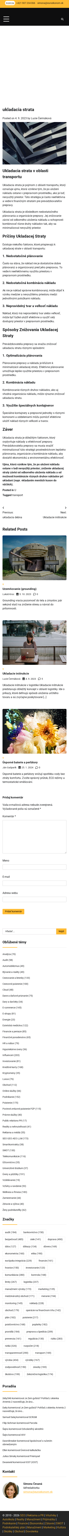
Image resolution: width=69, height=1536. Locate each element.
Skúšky (8, 1531)
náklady (36, 1303)
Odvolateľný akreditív (33, 1429)
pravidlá (12, 1331)
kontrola (38, 1275)
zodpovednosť (15, 1367)
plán (10, 1317)
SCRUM (33, 1417)
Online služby (9, 1091)
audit (11, 1232)
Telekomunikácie (11, 1156)
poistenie (30, 1317)
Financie (23, 1523)
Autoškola (8, 1519)
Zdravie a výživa (11, 1204)
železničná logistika (40, 1374)
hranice (12, 1267)
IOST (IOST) (32, 1462)
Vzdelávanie (9, 1180)
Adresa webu (10, 893)
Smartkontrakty (11, 1144)
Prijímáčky (49, 1519)
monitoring (14, 1303)
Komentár (9, 816)
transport (17, 495)
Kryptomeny (9, 1073)
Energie (6, 1019)
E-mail (6, 876)
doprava (55, 1239)
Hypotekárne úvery (12, 1049)
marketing (46, 1289)
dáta (10, 1246)
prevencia (13, 1338)
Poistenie (7, 1102)
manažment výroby (18, 1289)
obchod (12, 1310)
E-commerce (9, 1007)
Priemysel (35, 1456)
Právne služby (10, 1114)
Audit (5, 960)
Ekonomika (36, 1523)
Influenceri (8, 1055)
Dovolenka (32, 1531)
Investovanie (9, 1061)
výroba (11, 1360)
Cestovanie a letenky (13, 978)
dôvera (50, 1246)
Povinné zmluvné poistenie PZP (19, 1108)
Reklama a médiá (11, 1132)
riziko (56, 1338)
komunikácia (14, 1275)
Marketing (49, 1527)
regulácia (36, 1338)
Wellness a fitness (12, 1192)
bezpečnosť (14, 1239)
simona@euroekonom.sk (38, 1491)
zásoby (40, 1367)
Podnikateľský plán (14, 1527)
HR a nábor (8, 1043)
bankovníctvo (33, 1232)
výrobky (32, 1360)
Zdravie (49, 1523)
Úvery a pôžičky (11, 1174)
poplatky (39, 1324)
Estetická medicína (12, 1025)
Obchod (7, 1085)
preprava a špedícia (39, 1331)
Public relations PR (12, 1120)
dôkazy (30, 1246)
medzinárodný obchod (19, 1296)
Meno (6, 860)
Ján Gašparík (9, 767)
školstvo (12, 1374)
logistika (31, 1282)
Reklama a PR (35, 1515)
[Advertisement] (34, 61)
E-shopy (7, 1013)
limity (11, 1282)
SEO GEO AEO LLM (12, 1138)
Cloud (6, 989)
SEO (22, 1515)
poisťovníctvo (15, 1324)
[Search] (62, 19)
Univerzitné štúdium (13, 1168)
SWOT (6, 1150)
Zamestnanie (9, 1198)
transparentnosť (16, 1353)
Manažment (33, 1519)
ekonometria (14, 1253)
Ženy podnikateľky (12, 1210)
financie (46, 1260)
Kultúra (61, 1527)
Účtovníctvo (9, 1162)
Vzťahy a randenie (12, 1186)
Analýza (7, 954)
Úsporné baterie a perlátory (20, 762)
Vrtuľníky (51, 1515)
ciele (35, 1239)
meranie (48, 1296)
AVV (23, 1434)
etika (36, 1253)
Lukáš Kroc (8, 594)
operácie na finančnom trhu (43, 1310)
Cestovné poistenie (12, 984)
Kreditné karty (10, 1067)
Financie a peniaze (12, 1031)
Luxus (6, 1079)
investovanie (35, 1267)
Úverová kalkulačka (31, 1450)
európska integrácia (18, 1260)
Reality (20, 1519)
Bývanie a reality (11, 972)
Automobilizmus (11, 966)
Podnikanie (8, 1097)
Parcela (33, 1423)
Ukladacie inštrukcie (16, 673)
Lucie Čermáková (41, 118)
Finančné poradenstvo (14, 1037)
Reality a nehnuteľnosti (14, 1126)
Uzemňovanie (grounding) (20, 589)
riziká (11, 1346)
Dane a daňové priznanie (15, 995)
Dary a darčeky (10, 1001)
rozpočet (31, 1346)
